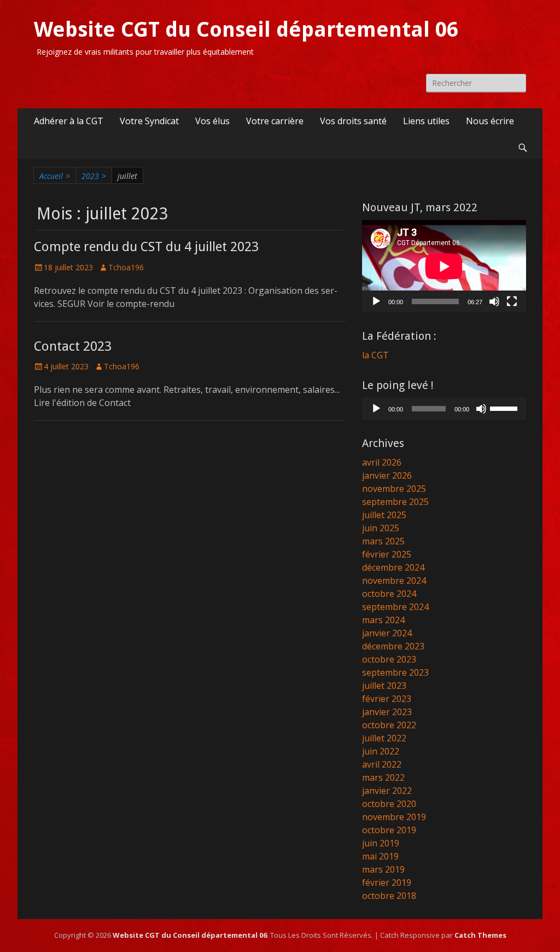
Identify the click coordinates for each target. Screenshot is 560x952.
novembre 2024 (394, 580)
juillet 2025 (384, 515)
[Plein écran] (511, 301)
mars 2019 (383, 869)
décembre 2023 (393, 646)
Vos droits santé (353, 121)
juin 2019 (380, 843)
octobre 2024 (389, 594)
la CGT (375, 355)
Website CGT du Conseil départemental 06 (246, 30)
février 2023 (386, 699)
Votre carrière (275, 121)
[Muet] (494, 301)
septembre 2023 (395, 672)
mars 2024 (383, 620)
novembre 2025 (394, 489)
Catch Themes (480, 935)
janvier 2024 (387, 633)
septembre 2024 (395, 607)
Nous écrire (490, 121)
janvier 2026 (387, 475)
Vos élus (212, 121)
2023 (93, 176)
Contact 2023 (73, 346)
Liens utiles (426, 121)
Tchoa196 (126, 267)
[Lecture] (376, 301)
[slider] (505, 407)
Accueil (54, 176)
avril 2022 (381, 764)
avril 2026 (381, 462)
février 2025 (386, 554)
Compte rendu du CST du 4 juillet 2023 (146, 246)
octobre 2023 (389, 659)
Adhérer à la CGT (68, 121)
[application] (444, 266)
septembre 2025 (395, 502)
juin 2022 (380, 751)
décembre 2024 (393, 567)
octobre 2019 (389, 830)
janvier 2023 (387, 712)
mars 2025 (383, 541)
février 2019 (386, 882)
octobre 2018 (389, 896)
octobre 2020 (389, 804)
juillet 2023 (384, 686)
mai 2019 (380, 856)
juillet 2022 (384, 738)
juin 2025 (380, 528)
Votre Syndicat (149, 121)
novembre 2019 (394, 817)
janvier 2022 (387, 791)
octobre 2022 (389, 725)
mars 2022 (383, 777)
